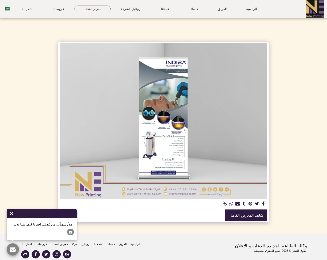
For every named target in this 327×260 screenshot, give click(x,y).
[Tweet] (256, 203)
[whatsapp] (231, 203)
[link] (224, 203)
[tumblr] (244, 203)
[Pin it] (250, 203)
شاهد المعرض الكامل (246, 215)
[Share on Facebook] (263, 203)
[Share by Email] (237, 203)
